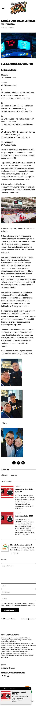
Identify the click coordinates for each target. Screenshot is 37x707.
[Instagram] (14, 553)
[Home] (8, 676)
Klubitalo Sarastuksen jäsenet (21, 545)
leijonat (14, 475)
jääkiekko (5, 475)
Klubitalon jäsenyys (8, 668)
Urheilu (11, 27)
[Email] (23, 463)
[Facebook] (14, 463)
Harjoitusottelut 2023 (24, 516)
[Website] (17, 553)
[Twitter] (18, 463)
